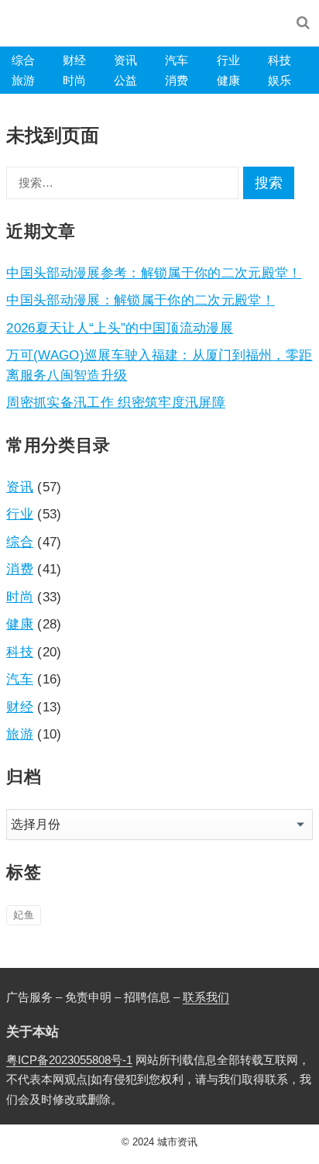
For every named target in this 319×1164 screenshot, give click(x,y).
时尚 (74, 80)
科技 (279, 60)
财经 (74, 60)
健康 (228, 80)
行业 (228, 60)
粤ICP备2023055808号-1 (69, 1059)
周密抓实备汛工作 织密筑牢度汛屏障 (115, 402)
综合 (23, 60)
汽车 (176, 60)
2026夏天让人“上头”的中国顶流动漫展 (119, 328)
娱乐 (279, 80)
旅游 (23, 80)
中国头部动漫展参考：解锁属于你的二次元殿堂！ (153, 273)
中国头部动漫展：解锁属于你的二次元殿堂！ (140, 300)
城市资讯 (177, 1142)
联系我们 (206, 997)
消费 (176, 80)
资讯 (125, 60)
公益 (125, 80)
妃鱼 (23, 915)
